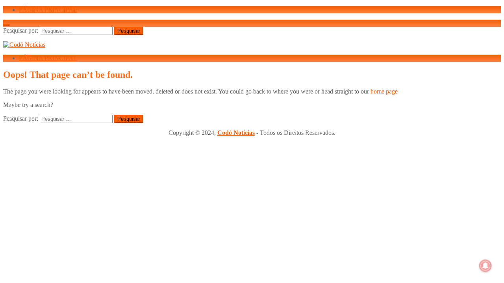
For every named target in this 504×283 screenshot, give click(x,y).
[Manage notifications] (485, 265)
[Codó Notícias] (24, 44)
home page (384, 91)
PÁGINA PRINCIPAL (48, 9)
